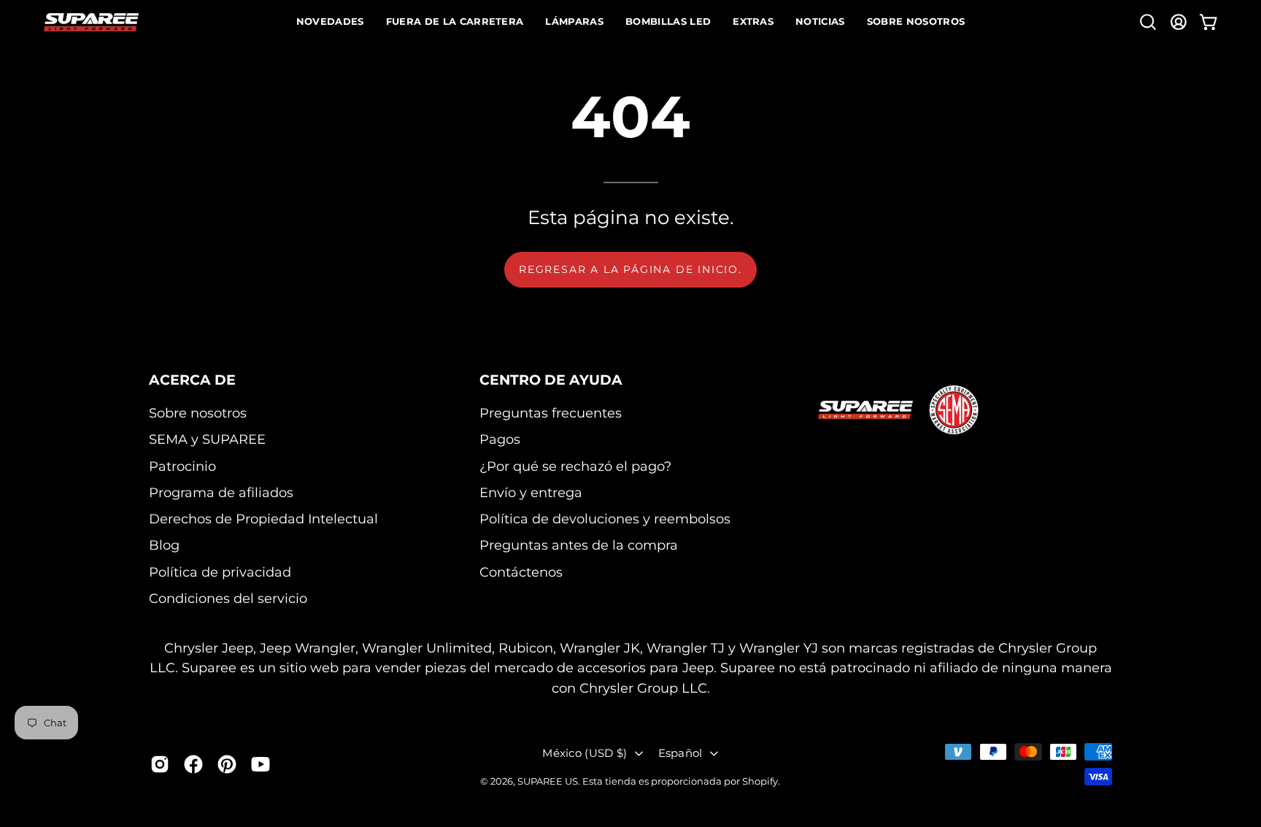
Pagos (499, 439)
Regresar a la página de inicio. (630, 269)
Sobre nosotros (198, 412)
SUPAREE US (547, 781)
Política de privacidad (220, 572)
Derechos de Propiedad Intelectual (263, 518)
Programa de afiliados (221, 492)
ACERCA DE (192, 379)
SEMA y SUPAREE (207, 439)
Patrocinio (182, 466)
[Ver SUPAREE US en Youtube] (260, 764)
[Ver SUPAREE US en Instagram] (160, 764)
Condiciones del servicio (228, 598)
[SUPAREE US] (91, 22)
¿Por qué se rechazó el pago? (575, 466)
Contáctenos (521, 572)
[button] (1148, 22)
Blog (164, 545)
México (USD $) (584, 753)
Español (680, 753)
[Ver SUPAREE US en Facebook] (193, 764)
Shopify (760, 781)
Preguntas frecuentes (550, 412)
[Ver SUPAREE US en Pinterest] (227, 764)
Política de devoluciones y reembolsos (604, 518)
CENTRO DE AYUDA (550, 379)
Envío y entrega (530, 492)
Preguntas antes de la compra (578, 545)
